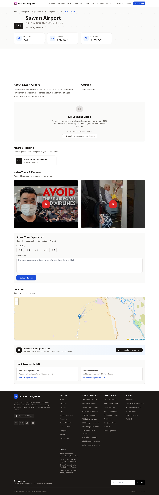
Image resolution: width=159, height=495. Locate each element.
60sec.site (129, 399)
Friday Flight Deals (110, 431)
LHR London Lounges (89, 399)
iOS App (111, 3)
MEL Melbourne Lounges (91, 441)
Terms (143, 491)
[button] (79, 316)
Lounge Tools (64, 438)
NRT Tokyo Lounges (89, 415)
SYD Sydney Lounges (89, 437)
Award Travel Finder (111, 403)
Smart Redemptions (111, 411)
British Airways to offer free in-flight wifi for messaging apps (68, 466)
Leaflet (131, 339)
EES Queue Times (110, 423)
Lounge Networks (66, 415)
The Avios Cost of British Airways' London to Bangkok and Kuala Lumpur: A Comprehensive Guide (69, 471)
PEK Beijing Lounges (89, 419)
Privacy (134, 491)
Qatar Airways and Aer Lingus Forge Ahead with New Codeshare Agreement (69, 460)
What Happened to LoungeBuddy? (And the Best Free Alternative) (68, 455)
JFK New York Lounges (90, 411)
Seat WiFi (107, 427)
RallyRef (129, 419)
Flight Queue (108, 419)
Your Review (21, 256)
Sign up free (139, 3)
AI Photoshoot (131, 411)
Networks (61, 3)
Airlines (62, 435)
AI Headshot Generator (134, 407)
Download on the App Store (130, 350)
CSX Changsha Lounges (90, 423)
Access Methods (66, 423)
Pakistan (62, 39)
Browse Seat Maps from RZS (93, 378)
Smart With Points (110, 399)
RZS (18, 26)
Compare (63, 431)
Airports (95, 3)
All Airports (25, 11)
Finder (87, 3)
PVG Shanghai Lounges (90, 427)
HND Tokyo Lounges (89, 403)
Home (16, 11)
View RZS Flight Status (27, 378)
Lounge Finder (65, 427)
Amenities (78, 3)
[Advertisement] (79, 64)
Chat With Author (132, 415)
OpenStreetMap (140, 339)
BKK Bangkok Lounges (90, 407)
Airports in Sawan (55, 11)
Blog (102, 3)
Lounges (52, 3)
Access (69, 3)
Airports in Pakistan (39, 11)
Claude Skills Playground (135, 403)
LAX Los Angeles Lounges (91, 445)
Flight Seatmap (109, 407)
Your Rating (20, 246)
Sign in (128, 3)
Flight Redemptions (111, 415)
